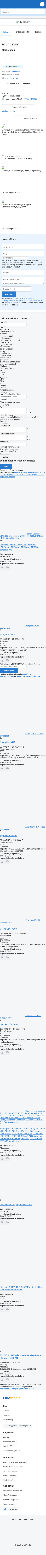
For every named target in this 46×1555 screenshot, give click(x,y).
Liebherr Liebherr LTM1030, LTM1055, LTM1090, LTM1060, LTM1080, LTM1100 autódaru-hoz (19, 547)
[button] (42, 4)
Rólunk (6, 1411)
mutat (5, 457)
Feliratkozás (9, 671)
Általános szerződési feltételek (15, 1462)
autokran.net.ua (11, 78)
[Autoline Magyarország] (16, 4)
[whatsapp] (8, 102)
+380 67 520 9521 (29, 99)
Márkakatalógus (9, 1480)
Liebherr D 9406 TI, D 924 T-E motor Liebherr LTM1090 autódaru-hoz (21, 1288)
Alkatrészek (5, 1389)
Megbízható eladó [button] (12, 67)
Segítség (6, 1415)
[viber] (18, 101)
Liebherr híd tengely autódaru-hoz (16, 1204)
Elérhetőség (8, 1420)
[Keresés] (42, 11)
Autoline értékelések (11, 1476)
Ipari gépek (29, 1389)
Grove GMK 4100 (8, 929)
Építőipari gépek (17, 1389)
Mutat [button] (19, 99)
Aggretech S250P (8, 835)
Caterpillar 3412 (7, 742)
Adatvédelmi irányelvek (12, 1467)
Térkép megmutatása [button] (11, 156)
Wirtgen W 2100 (7, 634)
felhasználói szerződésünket (30, 300)
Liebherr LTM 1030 (9, 1024)
